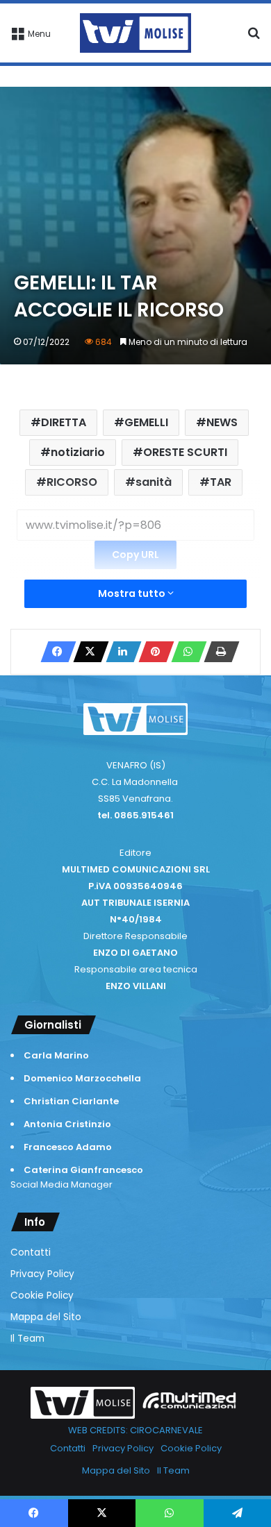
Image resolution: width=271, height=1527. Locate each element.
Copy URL (135, 555)
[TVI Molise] (135, 33)
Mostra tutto (132, 593)
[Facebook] (54, 651)
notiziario (78, 452)
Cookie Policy (42, 1295)
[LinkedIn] (119, 651)
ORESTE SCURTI (185, 452)
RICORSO (72, 482)
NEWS (222, 422)
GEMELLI (146, 422)
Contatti (30, 1252)
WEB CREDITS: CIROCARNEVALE (135, 1430)
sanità (154, 482)
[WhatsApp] (185, 651)
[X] (87, 651)
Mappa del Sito (45, 1317)
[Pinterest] (152, 651)
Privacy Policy (42, 1274)
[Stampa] (217, 651)
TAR (220, 482)
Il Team (27, 1338)
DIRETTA (63, 422)
